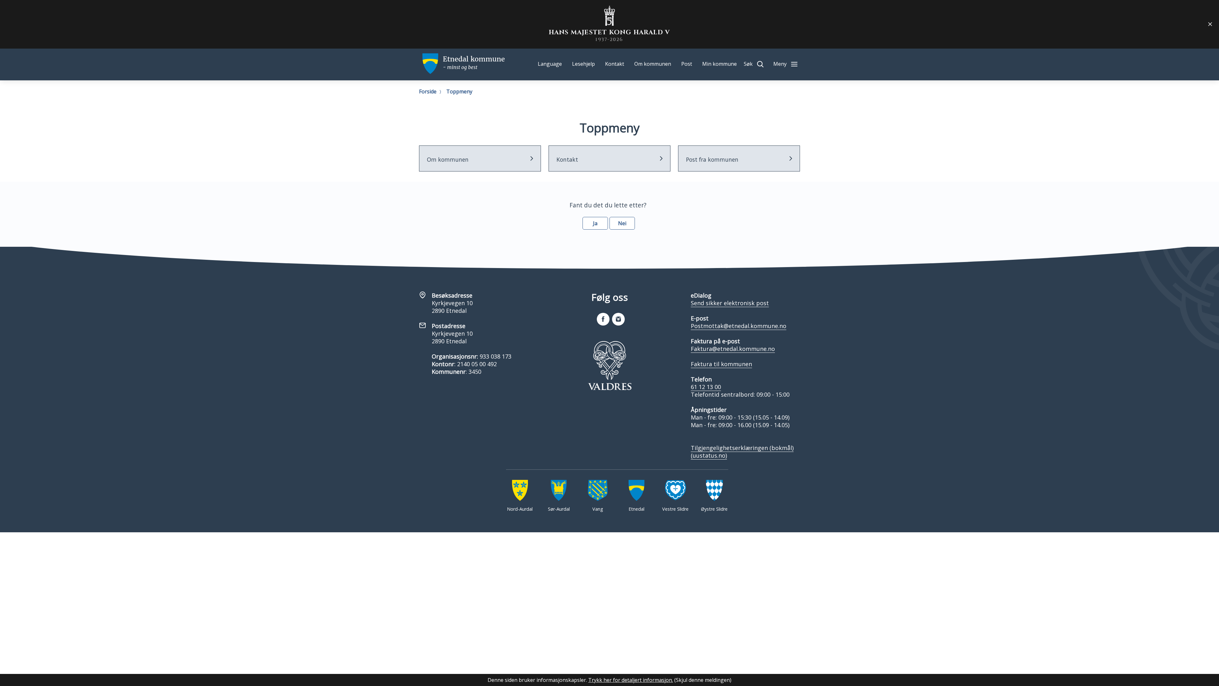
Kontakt (614, 63)
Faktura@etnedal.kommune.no (733, 349)
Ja (595, 223)
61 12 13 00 (706, 387)
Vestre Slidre (675, 509)
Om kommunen (652, 63)
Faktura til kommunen (721, 364)
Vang (597, 509)
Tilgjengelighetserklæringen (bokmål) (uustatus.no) (742, 451)
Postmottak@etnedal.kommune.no (738, 326)
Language (550, 63)
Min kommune (719, 63)
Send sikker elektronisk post (730, 303)
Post (686, 63)
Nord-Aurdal (520, 509)
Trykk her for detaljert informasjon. (630, 679)
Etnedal (636, 509)
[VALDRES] (609, 365)
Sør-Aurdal (559, 509)
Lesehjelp (583, 63)
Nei (622, 223)
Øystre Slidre (714, 509)
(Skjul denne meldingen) (702, 679)
